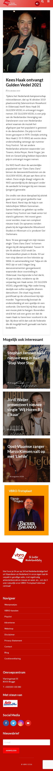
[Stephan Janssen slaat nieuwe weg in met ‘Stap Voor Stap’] (26, 366)
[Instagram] (21, 723)
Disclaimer (9, 634)
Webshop (8, 628)
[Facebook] (6, 723)
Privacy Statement (13, 640)
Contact (8, 646)
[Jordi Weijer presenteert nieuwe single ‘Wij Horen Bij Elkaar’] (26, 413)
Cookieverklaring (12, 658)
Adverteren (9, 622)
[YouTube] (28, 723)
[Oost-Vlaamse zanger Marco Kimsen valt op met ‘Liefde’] (26, 460)
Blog (6, 652)
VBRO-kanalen (11, 610)
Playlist (8, 616)
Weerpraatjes (10, 604)
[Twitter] (13, 723)
